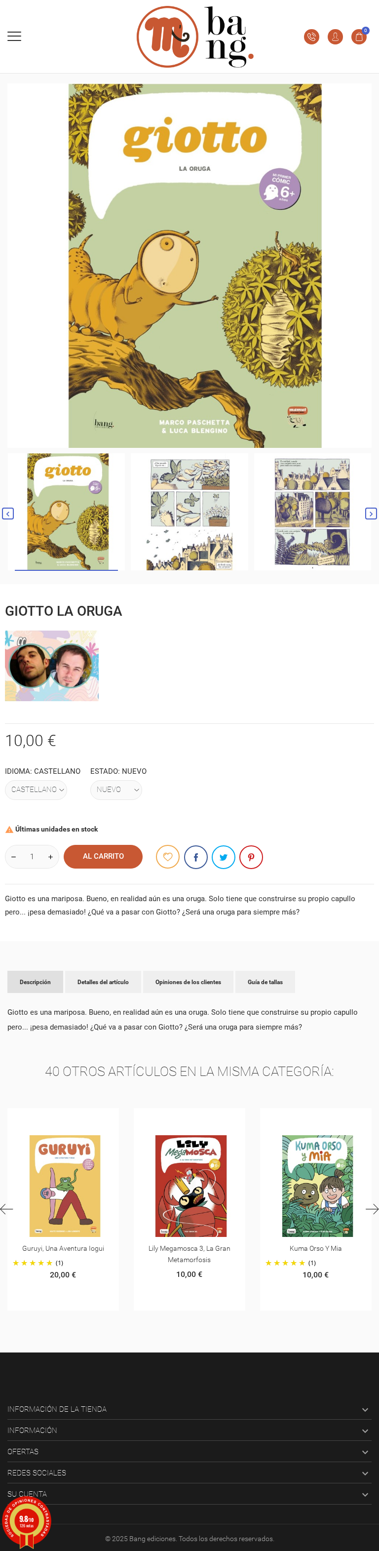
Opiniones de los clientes (188, 982)
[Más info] (66, 1119)
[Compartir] (196, 857)
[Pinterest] (251, 857)
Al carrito (103, 856)
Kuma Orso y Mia (192, 1248)
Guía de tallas (265, 982)
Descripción (35, 982)
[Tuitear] (223, 857)
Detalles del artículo (103, 982)
